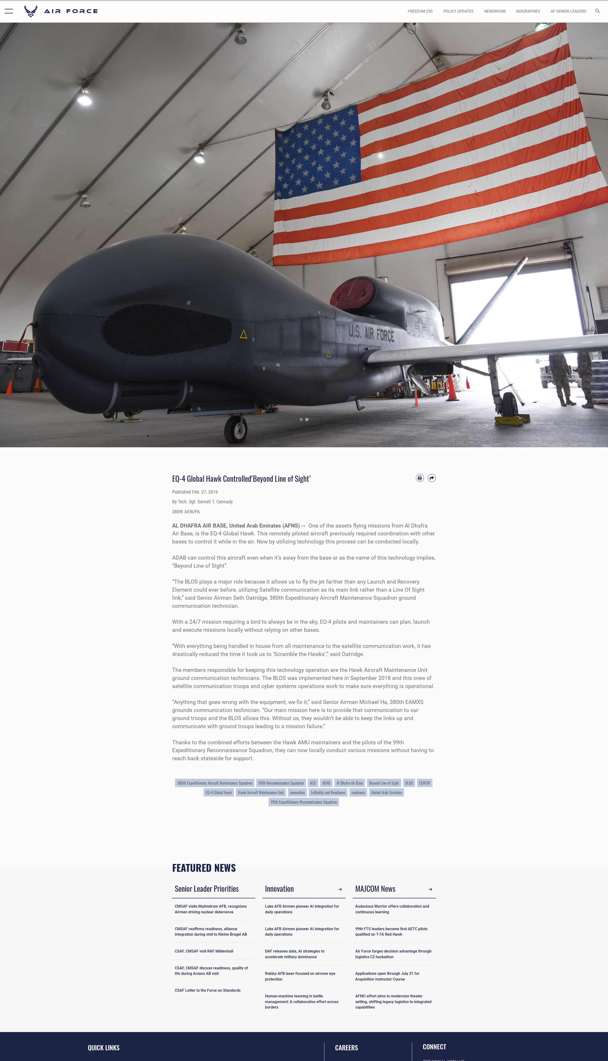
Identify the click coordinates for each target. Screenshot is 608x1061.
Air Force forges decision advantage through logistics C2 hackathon (393, 954)
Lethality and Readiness (328, 792)
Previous (30, 235)
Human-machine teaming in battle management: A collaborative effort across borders (301, 1001)
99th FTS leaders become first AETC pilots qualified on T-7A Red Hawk (391, 932)
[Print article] (420, 478)
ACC (313, 783)
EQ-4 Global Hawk (219, 792)
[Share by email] (432, 478)
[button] (7, 11)
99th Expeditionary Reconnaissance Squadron (304, 802)
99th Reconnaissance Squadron (281, 783)
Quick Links (103, 1047)
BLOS (409, 783)
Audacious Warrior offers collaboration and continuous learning (392, 909)
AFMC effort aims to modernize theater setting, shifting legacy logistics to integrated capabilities (393, 1001)
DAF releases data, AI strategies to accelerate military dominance (294, 954)
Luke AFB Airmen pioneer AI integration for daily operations (302, 909)
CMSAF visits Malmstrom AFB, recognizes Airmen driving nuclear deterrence (211, 909)
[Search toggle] (598, 11)
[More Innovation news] (340, 889)
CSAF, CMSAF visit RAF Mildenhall (204, 951)
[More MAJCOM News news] (430, 889)
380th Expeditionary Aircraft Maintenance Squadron (214, 783)
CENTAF (424, 783)
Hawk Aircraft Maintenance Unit (261, 792)
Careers (346, 1047)
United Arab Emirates (386, 792)
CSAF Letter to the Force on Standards (208, 990)
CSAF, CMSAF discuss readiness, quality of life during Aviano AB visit (211, 971)
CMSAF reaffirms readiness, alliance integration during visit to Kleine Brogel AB (211, 932)
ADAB (326, 783)
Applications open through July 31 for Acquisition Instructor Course (387, 976)
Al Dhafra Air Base (350, 783)
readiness (358, 792)
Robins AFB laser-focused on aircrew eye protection (300, 976)
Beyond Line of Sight (384, 783)
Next (577, 235)
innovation (297, 792)
